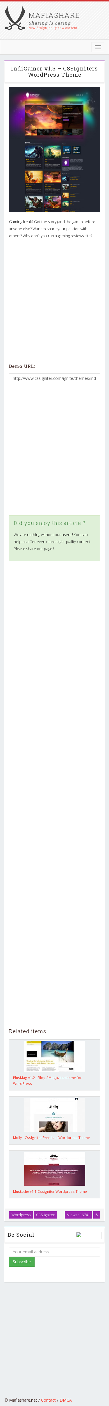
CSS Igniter (45, 1214)
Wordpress (21, 1214)
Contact (48, 1400)
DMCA (66, 1400)
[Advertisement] (54, 300)
